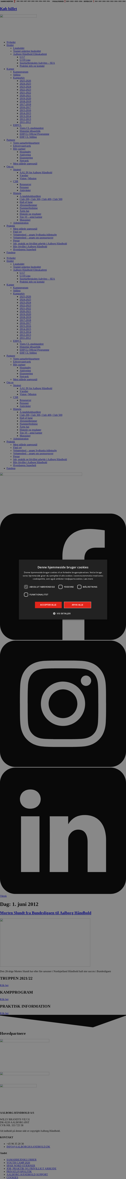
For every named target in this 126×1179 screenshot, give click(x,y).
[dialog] (63, 589)
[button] (63, 613)
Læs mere (88, 578)
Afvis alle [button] (77, 604)
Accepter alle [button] (48, 604)
